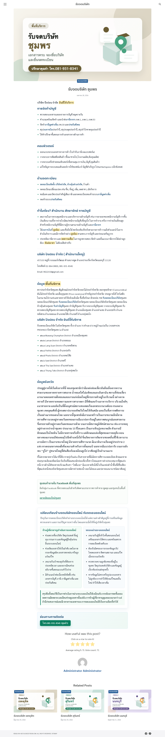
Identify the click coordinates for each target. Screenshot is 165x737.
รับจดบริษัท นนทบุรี (117, 716)
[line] (149, 733)
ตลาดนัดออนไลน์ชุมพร (50, 498)
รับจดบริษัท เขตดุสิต (24, 716)
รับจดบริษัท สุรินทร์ (70, 716)
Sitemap (54, 733)
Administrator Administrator (82, 671)
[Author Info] (82, 666)
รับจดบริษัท (82, 4)
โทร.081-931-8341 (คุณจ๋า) (55, 623)
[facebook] (146, 733)
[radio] (72, 644)
